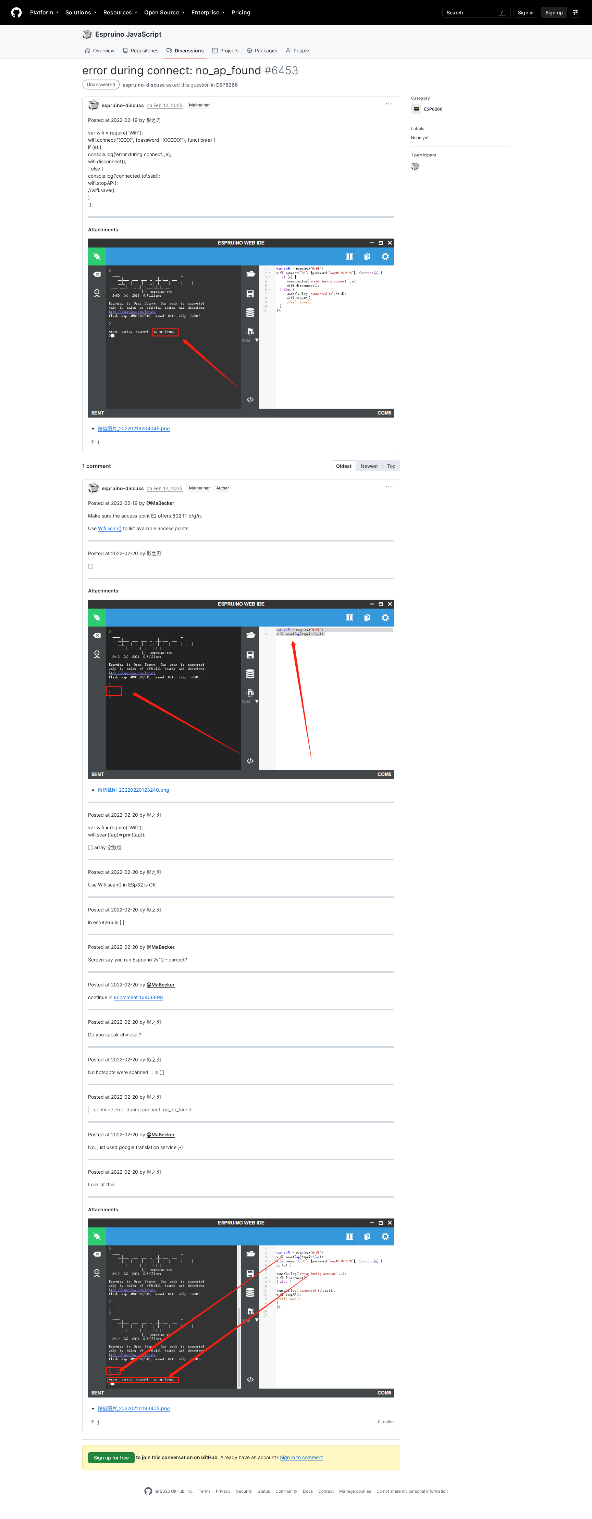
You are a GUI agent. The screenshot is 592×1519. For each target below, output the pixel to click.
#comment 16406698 (138, 997)
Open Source (161, 12)
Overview (103, 50)
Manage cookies (355, 1491)
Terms (204, 1491)
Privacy (223, 1491)
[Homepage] (16, 12)
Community (286, 1491)
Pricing (241, 12)
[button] (388, 104)
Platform (41, 12)
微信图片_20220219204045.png (134, 428)
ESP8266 (227, 85)
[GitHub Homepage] (148, 1491)
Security (244, 1491)
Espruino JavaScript (128, 34)
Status (264, 1491)
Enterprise (205, 12)
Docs (308, 1491)
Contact (326, 1491)
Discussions (189, 50)
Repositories (144, 50)
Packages (266, 50)
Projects (229, 50)
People (301, 50)
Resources (117, 12)
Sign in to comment (301, 1457)
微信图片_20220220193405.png (134, 1408)
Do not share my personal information (412, 1491)
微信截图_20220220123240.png (133, 790)
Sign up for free (111, 1457)
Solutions (78, 12)
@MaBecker (160, 503)
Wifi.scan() (110, 528)
